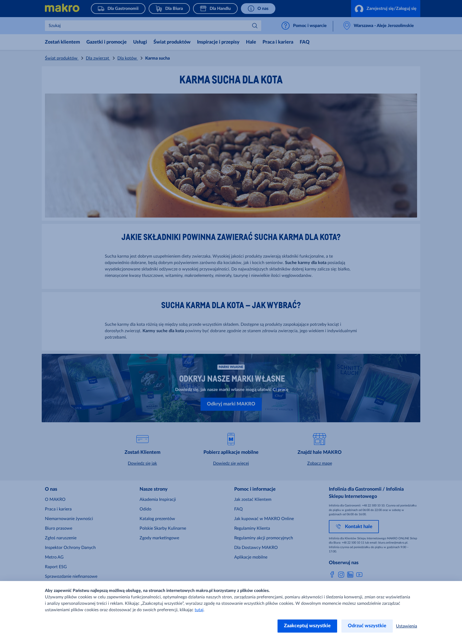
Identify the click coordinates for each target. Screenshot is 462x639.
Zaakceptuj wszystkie (307, 625)
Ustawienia (406, 626)
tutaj (199, 610)
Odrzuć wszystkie (367, 625)
